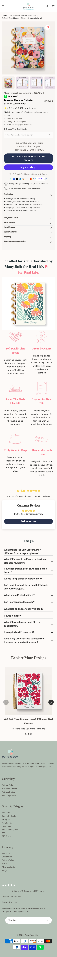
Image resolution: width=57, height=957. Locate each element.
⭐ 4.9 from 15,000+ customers (20, 108)
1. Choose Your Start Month (15, 129)
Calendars (6, 826)
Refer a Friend (8, 860)
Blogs (4, 870)
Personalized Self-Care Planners (23, 15)
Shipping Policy (9, 795)
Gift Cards (6, 836)
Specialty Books (9, 816)
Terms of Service (9, 788)
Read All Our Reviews (11, 896)
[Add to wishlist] (47, 27)
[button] (51, 702)
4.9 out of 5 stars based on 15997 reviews (28, 496)
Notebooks (7, 823)
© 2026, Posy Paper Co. (27, 935)
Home (4, 15)
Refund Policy (8, 785)
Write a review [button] (28, 521)
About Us (6, 853)
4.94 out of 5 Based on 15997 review (28, 891)
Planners (6, 812)
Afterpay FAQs (8, 867)
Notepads (6, 819)
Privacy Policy (8, 792)
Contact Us (7, 857)
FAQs (4, 864)
